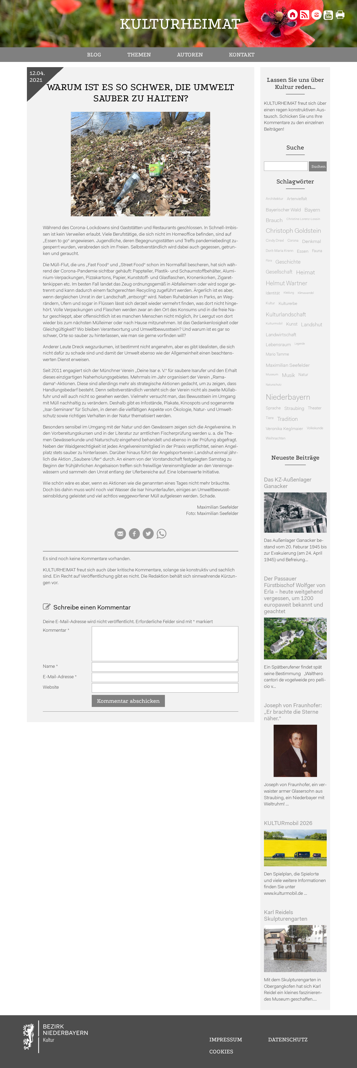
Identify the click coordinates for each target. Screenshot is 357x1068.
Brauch (274, 220)
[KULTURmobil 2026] (295, 865)
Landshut (311, 325)
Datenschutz (288, 1039)
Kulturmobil (274, 323)
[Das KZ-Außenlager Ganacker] (295, 531)
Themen (139, 54)
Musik (288, 375)
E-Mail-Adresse (60, 677)
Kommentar (56, 630)
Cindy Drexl (275, 240)
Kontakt (242, 54)
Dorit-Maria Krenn (279, 251)
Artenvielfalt (297, 199)
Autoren (190, 54)
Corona (292, 240)
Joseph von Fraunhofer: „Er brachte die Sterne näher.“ (293, 712)
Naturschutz (273, 384)
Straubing (294, 409)
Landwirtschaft (281, 335)
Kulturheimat (180, 23)
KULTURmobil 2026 (288, 823)
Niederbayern (288, 398)
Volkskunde (315, 428)
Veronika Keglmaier (284, 429)
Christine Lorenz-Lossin (303, 219)
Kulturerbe (288, 304)
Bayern (312, 210)
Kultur (270, 303)
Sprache (273, 408)
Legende (300, 344)
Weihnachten (275, 438)
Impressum (225, 1039)
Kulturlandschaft (286, 315)
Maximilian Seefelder (288, 365)
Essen (302, 251)
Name (50, 666)
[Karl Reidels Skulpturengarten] (295, 971)
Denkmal (311, 241)
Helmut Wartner (286, 284)
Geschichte (288, 262)
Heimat (305, 273)
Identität (273, 293)
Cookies (221, 1051)
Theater (314, 408)
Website (51, 687)
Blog (94, 54)
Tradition (287, 419)
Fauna (317, 251)
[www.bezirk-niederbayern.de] (55, 1037)
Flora (269, 260)
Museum (272, 374)
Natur (303, 375)
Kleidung (289, 293)
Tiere (270, 418)
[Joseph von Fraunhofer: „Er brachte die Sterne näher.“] (295, 776)
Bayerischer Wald (283, 210)
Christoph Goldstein (293, 231)
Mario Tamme (277, 355)
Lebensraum (278, 345)
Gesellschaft (279, 272)
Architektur (274, 199)
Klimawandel (306, 293)
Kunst (291, 324)
